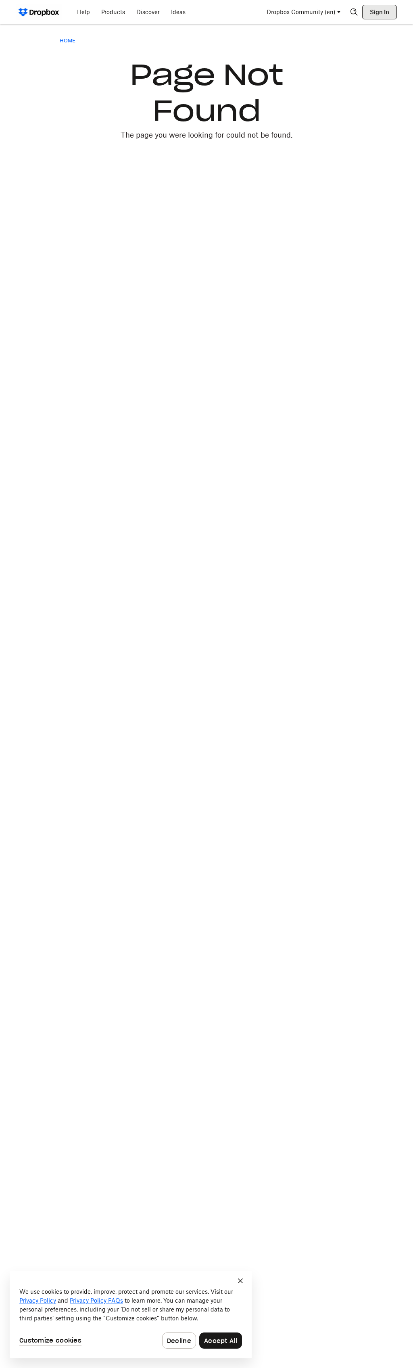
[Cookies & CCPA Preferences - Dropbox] (131, 1314)
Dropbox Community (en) (301, 11)
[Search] (354, 12)
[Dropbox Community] (39, 12)
